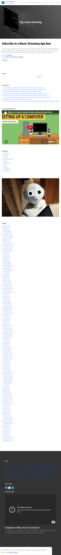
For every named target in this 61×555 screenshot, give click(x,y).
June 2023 (5, 275)
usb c (48, 477)
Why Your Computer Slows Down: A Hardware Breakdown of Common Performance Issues (24, 89)
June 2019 (5, 364)
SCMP (58, 2)
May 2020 (5, 343)
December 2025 (7, 233)
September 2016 (7, 423)
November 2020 (7, 332)
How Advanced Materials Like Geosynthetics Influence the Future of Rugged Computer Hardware (26, 97)
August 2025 (6, 239)
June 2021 (5, 319)
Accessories (6, 153)
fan (33, 472)
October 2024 (6, 248)
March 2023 (6, 281)
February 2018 (6, 395)
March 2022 (6, 301)
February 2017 (6, 416)
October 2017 (6, 400)
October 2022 (6, 290)
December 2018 (7, 376)
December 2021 (7, 307)
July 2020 (5, 340)
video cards (9, 480)
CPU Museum (10, 2)
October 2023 (6, 267)
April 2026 (5, 229)
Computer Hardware (8, 159)
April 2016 (5, 433)
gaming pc (45, 472)
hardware (17, 475)
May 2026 (5, 227)
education (24, 472)
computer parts (34, 470)
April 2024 (5, 260)
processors (29, 477)
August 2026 (6, 225)
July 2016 (5, 427)
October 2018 (6, 380)
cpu (17, 472)
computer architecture (16, 467)
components (40, 465)
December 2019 (7, 353)
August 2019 (6, 361)
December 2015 (7, 439)
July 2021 (5, 317)
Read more (5, 60)
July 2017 (5, 406)
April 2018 (5, 391)
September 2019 (7, 359)
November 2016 (7, 419)
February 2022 (6, 303)
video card (51, 477)
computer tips (10, 472)
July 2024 (5, 254)
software (34, 477)
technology (20, 57)
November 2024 (7, 246)
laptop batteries (39, 475)
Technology (9, 55)
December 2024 (7, 244)
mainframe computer (47, 475)
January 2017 (6, 418)
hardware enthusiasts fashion (26, 475)
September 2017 (7, 402)
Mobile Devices (6, 163)
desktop (20, 472)
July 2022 (5, 294)
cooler (14, 472)
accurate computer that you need (11, 465)
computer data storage (25, 467)
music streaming (13, 57)
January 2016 (6, 437)
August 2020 (6, 338)
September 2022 (7, 292)
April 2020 (5, 345)
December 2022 (7, 286)
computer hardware (40, 467)
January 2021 (6, 328)
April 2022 (5, 300)
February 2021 (6, 326)
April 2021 (5, 322)
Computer (5, 157)
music (7, 57)
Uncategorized (6, 170)
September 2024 (7, 250)
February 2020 (6, 349)
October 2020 (6, 334)
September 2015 (7, 440)
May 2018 (5, 389)
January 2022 (6, 305)
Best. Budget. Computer (21, 465)
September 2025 (7, 237)
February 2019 (6, 372)
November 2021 (7, 309)
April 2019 (5, 368)
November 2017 (7, 399)
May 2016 (5, 431)
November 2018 (7, 378)
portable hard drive (22, 477)
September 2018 (7, 381)
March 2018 (6, 393)
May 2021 (5, 321)
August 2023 (6, 271)
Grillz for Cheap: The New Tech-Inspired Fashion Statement (17, 99)
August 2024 (6, 252)
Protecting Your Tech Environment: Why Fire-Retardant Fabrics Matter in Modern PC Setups (25, 95)
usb (46, 477)
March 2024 (6, 262)
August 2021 (6, 315)
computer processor (43, 470)
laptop (34, 475)
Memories (52, 2)
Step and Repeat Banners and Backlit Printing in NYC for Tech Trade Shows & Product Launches (26, 93)
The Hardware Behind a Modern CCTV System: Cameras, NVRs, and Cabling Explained (23, 88)
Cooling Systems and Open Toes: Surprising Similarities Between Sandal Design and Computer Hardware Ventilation (31, 101)
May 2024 (5, 258)
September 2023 (7, 269)
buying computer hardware (32, 465)
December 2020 (7, 330)
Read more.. (8, 535)
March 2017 (6, 414)
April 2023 (5, 279)
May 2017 (5, 410)
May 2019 (5, 366)
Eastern (46, 2)
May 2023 (5, 277)
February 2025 (6, 243)
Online (4, 165)
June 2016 (5, 429)
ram (32, 477)
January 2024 (6, 263)
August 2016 (6, 425)
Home (22, 2)
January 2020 (6, 351)
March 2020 (6, 347)
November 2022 (7, 288)
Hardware (5, 161)
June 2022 (5, 296)
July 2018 (5, 385)
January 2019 (6, 374)
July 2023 (5, 273)
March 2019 (6, 370)
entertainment (29, 472)
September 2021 (7, 313)
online (15, 477)
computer (49, 464)
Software (5, 167)
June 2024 (5, 256)
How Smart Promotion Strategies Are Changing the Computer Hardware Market (22, 91)
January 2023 (6, 284)
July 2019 (5, 362)
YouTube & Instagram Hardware (33, 2)
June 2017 (5, 408)
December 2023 (7, 265)
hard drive (10, 475)
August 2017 (6, 404)
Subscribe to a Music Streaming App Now (26, 43)
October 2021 (6, 311)
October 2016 (6, 421)
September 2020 (7, 336)
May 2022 (5, 298)
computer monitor (17, 470)
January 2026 (6, 231)
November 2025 (7, 235)
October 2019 (6, 357)
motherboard (10, 477)
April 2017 (5, 412)
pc (18, 477)
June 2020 (5, 341)
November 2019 (7, 355)
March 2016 (6, 435)
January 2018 (6, 397)
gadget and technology (38, 472)
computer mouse (26, 470)
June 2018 (5, 387)
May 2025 (5, 241)
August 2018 (6, 383)
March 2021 (6, 324)
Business (5, 155)
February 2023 (6, 283)
